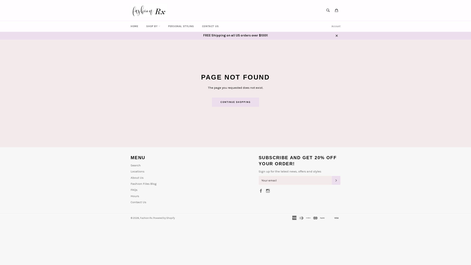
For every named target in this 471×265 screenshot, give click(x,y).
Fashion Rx (146, 218)
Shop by (152, 26)
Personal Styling (181, 26)
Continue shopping (235, 102)
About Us (137, 177)
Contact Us (210, 26)
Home (134, 26)
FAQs (134, 190)
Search (136, 165)
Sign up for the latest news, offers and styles (290, 171)
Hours (135, 196)
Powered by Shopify (164, 218)
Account (336, 26)
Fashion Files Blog (144, 184)
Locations (137, 171)
